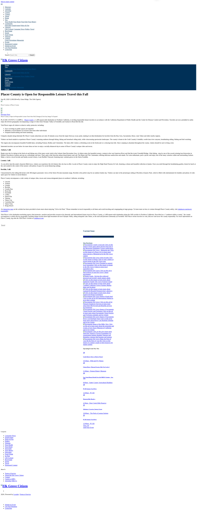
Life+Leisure (9, 29)
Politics (27, 29)
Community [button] (9, 24)
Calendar (8, 9)
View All (86, 426)
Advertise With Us (11, 481)
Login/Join (8, 49)
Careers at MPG (10, 479)
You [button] (6, 20)
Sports (7, 33)
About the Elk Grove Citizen (14, 475)
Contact (7, 14)
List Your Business (11, 48)
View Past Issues (87, 243)
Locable (16, 494)
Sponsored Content (11, 44)
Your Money (32, 22)
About (7, 16)
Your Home (17, 22)
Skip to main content (7, 2)
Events (7, 42)
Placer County (29, 120)
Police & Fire (25, 25)
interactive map (8, 209)
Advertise (8, 11)
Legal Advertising (11, 40)
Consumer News (19, 29)
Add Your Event (88, 427)
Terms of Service (10, 473)
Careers (7, 12)
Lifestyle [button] (8, 27)
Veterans (7, 36)
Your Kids (24, 22)
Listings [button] (7, 38)
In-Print (7, 456)
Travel (32, 29)
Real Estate (8, 31)
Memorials (20, 40)
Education (8, 25)
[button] (4, 114)
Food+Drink (9, 35)
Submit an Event (10, 46)
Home (7, 18)
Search (7, 55)
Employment (16, 25)
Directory (8, 7)
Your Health (9, 22)
